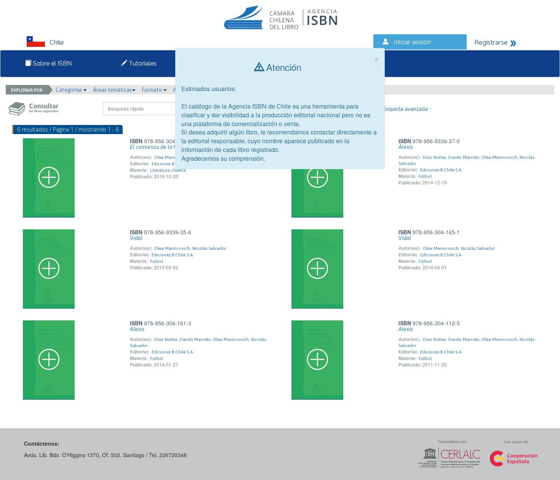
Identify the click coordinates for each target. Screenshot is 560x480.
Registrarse (491, 42)
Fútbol (425, 176)
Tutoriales (142, 63)
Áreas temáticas (112, 90)
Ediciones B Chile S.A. (173, 163)
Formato (152, 90)
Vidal (136, 238)
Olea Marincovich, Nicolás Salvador (190, 248)
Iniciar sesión (412, 42)
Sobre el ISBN (51, 63)
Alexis (405, 147)
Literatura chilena (168, 170)
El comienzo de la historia (161, 147)
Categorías (69, 90)
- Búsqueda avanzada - (404, 109)
